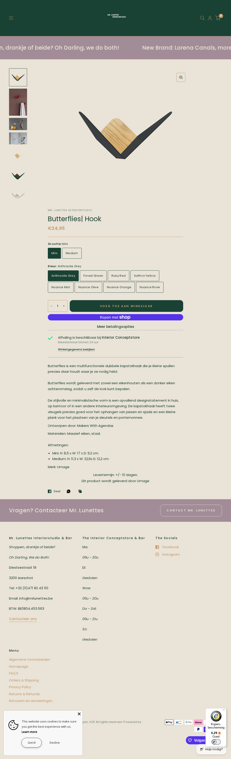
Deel (57, 491)
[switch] (216, 742)
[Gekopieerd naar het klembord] (81, 492)
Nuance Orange (119, 287)
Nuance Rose (150, 287)
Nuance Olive (88, 287)
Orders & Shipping (24, 680)
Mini (54, 253)
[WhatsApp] (70, 491)
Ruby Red (118, 276)
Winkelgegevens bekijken (76, 349)
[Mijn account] (210, 18)
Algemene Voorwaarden (29, 659)
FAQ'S (13, 673)
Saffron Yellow (145, 276)
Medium (72, 253)
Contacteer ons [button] (23, 618)
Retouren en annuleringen (30, 700)
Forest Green (93, 276)
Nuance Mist (60, 287)
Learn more (29, 732)
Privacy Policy (20, 687)
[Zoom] (180, 77)
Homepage (18, 666)
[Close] (79, 714)
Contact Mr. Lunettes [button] (191, 510)
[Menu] (223, 711)
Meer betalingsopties (115, 326)
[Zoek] (202, 18)
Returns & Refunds (24, 694)
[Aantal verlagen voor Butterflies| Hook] (51, 306)
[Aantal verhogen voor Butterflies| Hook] (63, 306)
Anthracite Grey (63, 276)
